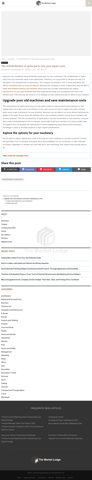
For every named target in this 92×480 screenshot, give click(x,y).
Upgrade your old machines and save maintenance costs (23, 199)
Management (6, 352)
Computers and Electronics (12, 310)
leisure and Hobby (8, 348)
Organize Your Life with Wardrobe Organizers (65, 438)
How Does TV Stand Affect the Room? (62, 435)
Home (3, 231)
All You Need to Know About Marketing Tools (65, 423)
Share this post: (12, 203)
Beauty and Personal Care (11, 299)
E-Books (4, 313)
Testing (4, 383)
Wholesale (5, 397)
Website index (6, 242)
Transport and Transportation (12, 390)
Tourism (4, 387)
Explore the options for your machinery (19, 201)
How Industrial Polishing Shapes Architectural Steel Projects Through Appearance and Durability (39, 269)
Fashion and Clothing (9, 320)
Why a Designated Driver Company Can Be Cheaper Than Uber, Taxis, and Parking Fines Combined (40, 280)
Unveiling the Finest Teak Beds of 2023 (63, 420)
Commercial (6, 306)
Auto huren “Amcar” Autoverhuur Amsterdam (18, 435)
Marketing (5, 355)
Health (3, 331)
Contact (4, 224)
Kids (3, 345)
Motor (3, 359)
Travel (3, 394)
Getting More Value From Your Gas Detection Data (21, 258)
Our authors (6, 235)
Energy (4, 317)
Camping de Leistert (56, 417)
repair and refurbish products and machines (20, 89)
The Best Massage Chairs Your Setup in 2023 (18, 423)
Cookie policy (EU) (8, 228)
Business (4, 62)
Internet (4, 341)
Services (4, 376)
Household (5, 338)
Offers (3, 362)
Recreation (5, 369)
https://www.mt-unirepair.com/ (15, 156)
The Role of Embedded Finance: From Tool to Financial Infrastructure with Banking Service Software (40, 274)
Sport (3, 380)
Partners (4, 238)
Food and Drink (7, 327)
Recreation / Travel (8, 373)
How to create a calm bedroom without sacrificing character (25, 263)
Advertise (5, 221)
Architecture (6, 296)
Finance (4, 324)
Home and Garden (8, 334)
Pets (3, 366)
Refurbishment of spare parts (12, 179)
